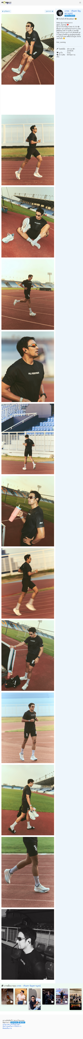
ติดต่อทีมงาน (7, 1028)
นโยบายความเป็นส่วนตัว (11, 1024)
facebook (14, 1022)
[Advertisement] (27, 100)
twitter (22, 1022)
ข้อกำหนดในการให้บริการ (12, 1026)
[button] (80, 2)
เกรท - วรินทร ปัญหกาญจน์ (29, 986)
